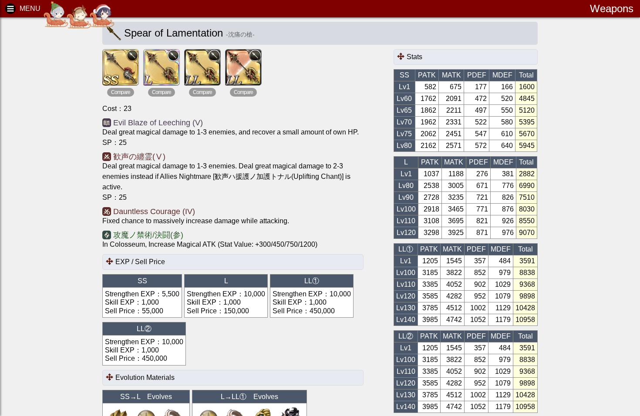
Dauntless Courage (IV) (154, 211)
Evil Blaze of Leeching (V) (158, 122)
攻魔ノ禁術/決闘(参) (148, 235)
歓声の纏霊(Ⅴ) (139, 156)
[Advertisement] (43, 156)
